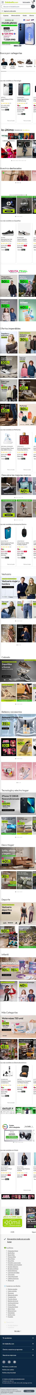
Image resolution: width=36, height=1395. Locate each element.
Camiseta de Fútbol (13, 1272)
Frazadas (10, 1317)
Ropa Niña (11, 1261)
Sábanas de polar (13, 1295)
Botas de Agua (12, 1311)
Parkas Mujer (12, 1305)
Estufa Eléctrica (12, 1270)
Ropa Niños (11, 1259)
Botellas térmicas (13, 1301)
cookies (11, 1392)
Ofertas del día (15, 15)
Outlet (25, 15)
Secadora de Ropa (13, 1268)
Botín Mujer (11, 1309)
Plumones (11, 1293)
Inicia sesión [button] (26, 2)
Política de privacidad (9, 1372)
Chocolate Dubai (13, 1276)
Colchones (11, 1327)
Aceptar (29, 1391)
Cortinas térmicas (13, 1303)
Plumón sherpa (12, 1299)
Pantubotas (11, 1313)
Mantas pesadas (12, 1289)
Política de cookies (8, 1369)
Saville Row (11, 1253)
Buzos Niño (11, 1255)
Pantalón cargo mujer (14, 1263)
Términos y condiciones (9, 1366)
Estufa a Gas (11, 1315)
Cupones (5, 15)
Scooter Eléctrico (13, 1266)
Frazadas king (12, 1297)
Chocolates (11, 1274)
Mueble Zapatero (13, 1325)
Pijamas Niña (12, 1257)
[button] (18, 7)
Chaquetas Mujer (13, 1251)
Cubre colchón (12, 1291)
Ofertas (31, 15)
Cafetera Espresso (13, 1278)
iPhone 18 (11, 1280)
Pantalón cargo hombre (15, 1264)
